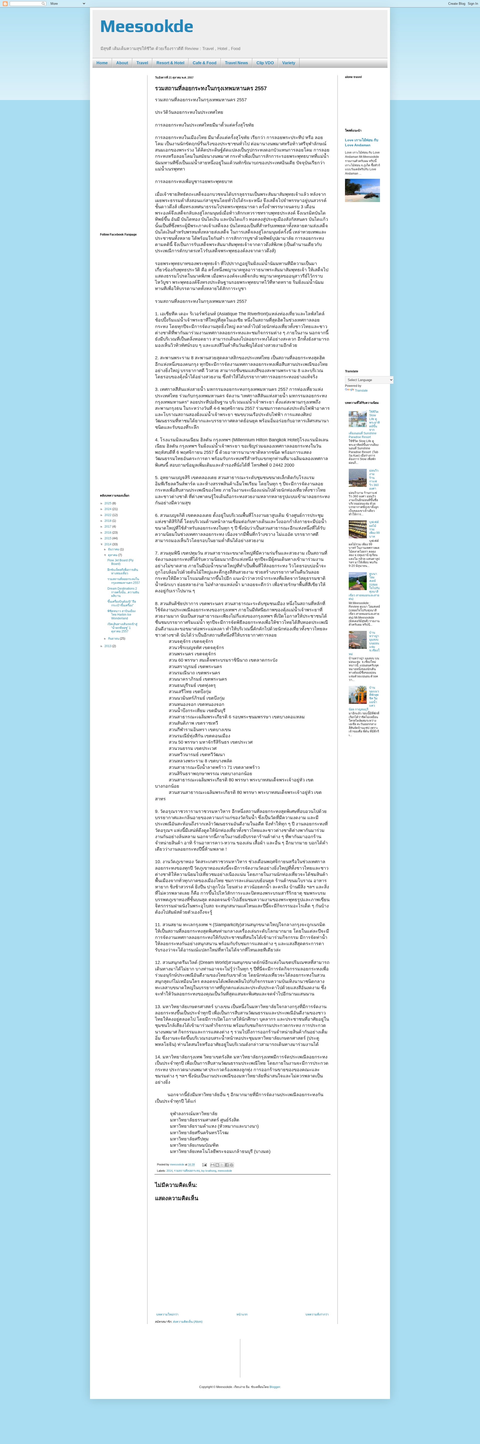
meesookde (225, 1170)
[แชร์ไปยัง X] (222, 1164)
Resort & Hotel (170, 63)
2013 (108, 646)
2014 (169, 1170)
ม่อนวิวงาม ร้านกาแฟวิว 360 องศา (374, 479)
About (122, 63)
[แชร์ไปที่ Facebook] (226, 1164)
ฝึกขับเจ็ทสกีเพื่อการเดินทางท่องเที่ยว (123, 571)
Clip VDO (265, 63)
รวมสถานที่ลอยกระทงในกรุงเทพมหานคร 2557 (124, 580)
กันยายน (114, 638)
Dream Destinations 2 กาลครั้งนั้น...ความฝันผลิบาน (123, 592)
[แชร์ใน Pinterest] (231, 1164)
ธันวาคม (114, 549)
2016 (108, 532)
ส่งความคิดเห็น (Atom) (187, 1321)
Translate (361, 390)
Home (102, 63)
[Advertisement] (120, 150)
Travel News (236, 63)
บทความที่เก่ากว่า (317, 1314)
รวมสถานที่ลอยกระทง (187, 1170)
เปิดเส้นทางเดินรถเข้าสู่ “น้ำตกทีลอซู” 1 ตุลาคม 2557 (122, 627)
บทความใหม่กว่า (167, 1314)
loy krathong (208, 1170)
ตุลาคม (113, 555)
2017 (108, 526)
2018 (108, 521)
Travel (142, 63)
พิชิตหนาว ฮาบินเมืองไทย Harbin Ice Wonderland (122, 614)
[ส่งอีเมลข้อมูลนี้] (212, 1164)
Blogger (275, 1387)
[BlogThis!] (217, 1164)
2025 (108, 503)
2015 (108, 538)
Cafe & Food (204, 63)
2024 (108, 509)
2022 (108, 515)
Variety (288, 63)
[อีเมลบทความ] (204, 1164)
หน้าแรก (242, 1314)
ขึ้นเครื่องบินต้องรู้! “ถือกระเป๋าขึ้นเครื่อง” (122, 603)
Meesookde (147, 26)
